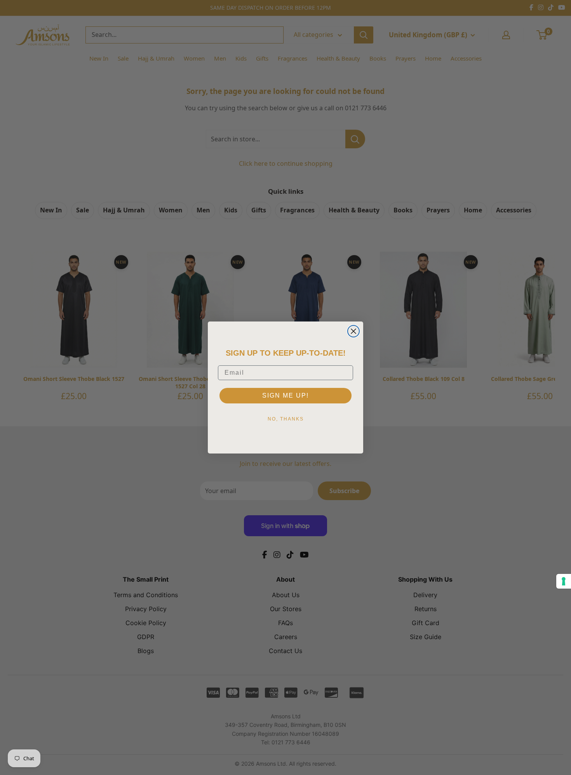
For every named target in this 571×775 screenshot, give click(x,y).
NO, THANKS (286, 419)
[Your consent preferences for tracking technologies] (563, 581)
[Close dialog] (353, 331)
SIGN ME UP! (285, 395)
